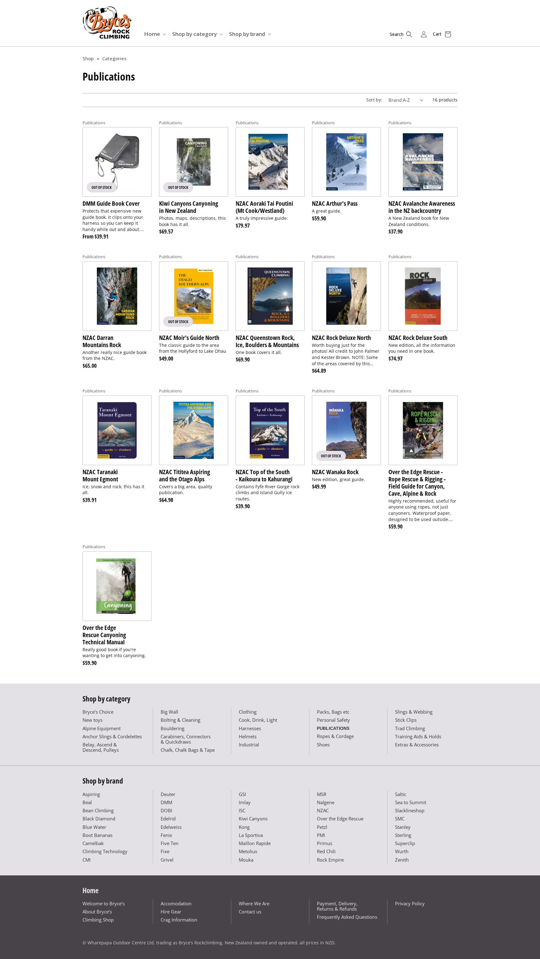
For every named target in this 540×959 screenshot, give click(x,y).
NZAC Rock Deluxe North (341, 337)
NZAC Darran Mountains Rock (101, 341)
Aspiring (91, 794)
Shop (88, 58)
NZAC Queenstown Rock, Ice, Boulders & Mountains (267, 341)
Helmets (248, 736)
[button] (154, 34)
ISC (242, 810)
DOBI (166, 810)
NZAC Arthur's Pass (335, 203)
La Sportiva (251, 835)
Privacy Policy (410, 903)
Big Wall (169, 712)
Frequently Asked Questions (347, 917)
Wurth (401, 851)
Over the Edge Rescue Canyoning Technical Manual (104, 635)
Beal (87, 802)
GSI (242, 794)
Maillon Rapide (255, 843)
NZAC (323, 810)
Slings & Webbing (413, 712)
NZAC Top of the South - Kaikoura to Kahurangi (264, 475)
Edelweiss (171, 827)
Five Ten (169, 843)
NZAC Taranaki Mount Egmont (100, 475)
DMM (166, 802)
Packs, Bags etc (333, 712)
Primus (324, 843)
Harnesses (250, 728)
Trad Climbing (410, 728)
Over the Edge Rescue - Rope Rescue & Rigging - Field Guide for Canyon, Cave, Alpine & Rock (417, 482)
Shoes (323, 744)
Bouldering (172, 728)
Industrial (249, 744)
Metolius (248, 851)
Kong (244, 827)
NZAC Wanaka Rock (335, 471)
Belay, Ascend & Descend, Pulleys (100, 747)
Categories (114, 58)
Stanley (403, 827)
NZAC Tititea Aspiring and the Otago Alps (184, 475)
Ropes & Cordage (335, 736)
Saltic (400, 794)
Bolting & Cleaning (180, 720)
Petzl (322, 827)
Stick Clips (406, 720)
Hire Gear (171, 911)
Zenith (402, 860)
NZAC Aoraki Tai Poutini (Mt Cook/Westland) (264, 207)
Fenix (166, 835)
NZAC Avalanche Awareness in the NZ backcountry (421, 207)
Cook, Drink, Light (258, 720)
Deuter (168, 794)
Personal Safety (333, 720)
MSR (321, 794)
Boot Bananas (97, 835)
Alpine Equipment (101, 728)
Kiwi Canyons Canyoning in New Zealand (188, 207)
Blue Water (94, 827)
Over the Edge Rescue (340, 818)
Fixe (165, 851)
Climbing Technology (105, 851)
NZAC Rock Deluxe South (418, 337)
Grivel (167, 860)
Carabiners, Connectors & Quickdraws (186, 739)
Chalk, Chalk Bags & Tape (188, 750)
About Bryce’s (97, 911)
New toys (92, 720)
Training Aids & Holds (418, 736)
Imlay (245, 802)
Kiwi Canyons (253, 818)
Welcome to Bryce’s (103, 903)
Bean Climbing (98, 810)
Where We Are (254, 903)
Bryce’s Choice (97, 712)
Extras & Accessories (417, 744)
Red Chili (326, 851)
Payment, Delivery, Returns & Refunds (337, 906)
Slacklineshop (409, 810)
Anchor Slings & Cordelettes (112, 736)
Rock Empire (330, 860)
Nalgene (325, 802)
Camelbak (93, 843)
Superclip (405, 843)
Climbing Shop (98, 920)
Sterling (403, 835)
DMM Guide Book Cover (111, 203)
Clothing (248, 712)
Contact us (250, 911)
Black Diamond (98, 818)
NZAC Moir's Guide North (189, 337)
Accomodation (176, 903)
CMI (86, 860)
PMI (321, 835)
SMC (399, 818)
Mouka (246, 860)
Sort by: (374, 100)
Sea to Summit (410, 802)
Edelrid (168, 818)
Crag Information (179, 920)
